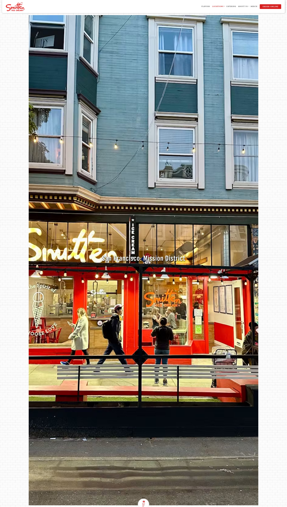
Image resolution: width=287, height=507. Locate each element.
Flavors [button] (205, 6)
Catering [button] (231, 6)
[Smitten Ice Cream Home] (18, 6)
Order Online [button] (270, 7)
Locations (218, 6)
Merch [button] (254, 6)
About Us (243, 6)
